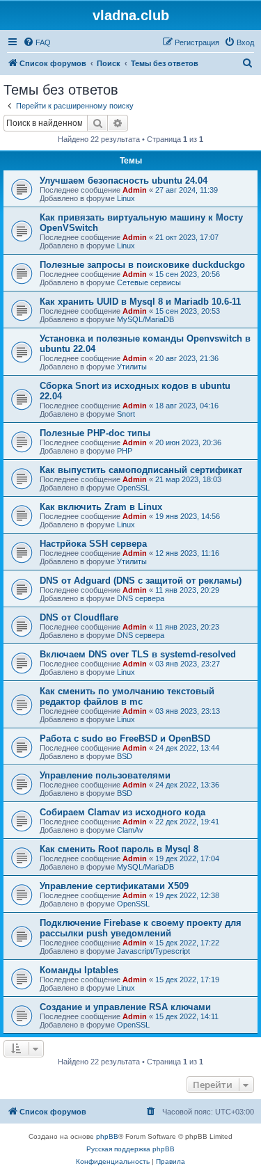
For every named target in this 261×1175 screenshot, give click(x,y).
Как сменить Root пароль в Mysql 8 (119, 849)
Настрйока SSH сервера (93, 543)
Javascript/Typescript (153, 951)
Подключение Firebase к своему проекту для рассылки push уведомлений (141, 928)
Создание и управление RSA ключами (125, 1007)
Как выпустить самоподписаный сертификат (141, 470)
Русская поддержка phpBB (130, 1149)
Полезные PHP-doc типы (95, 433)
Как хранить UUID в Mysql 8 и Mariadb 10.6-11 (140, 301)
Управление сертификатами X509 (114, 886)
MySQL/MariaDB (145, 319)
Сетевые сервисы (149, 282)
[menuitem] (37, 42)
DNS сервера (140, 598)
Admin (134, 190)
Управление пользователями (105, 775)
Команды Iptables (79, 970)
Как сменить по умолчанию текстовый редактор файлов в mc (127, 696)
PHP (124, 451)
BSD (124, 756)
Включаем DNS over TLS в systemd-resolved (138, 654)
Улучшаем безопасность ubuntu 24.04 (123, 180)
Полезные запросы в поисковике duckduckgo (142, 264)
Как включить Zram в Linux (101, 507)
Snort (126, 414)
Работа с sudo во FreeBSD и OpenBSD (125, 738)
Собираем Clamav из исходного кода (122, 812)
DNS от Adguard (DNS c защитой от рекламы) (141, 580)
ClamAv (130, 830)
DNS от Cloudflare (79, 617)
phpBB (107, 1136)
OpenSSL (133, 487)
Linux (126, 198)
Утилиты (132, 366)
